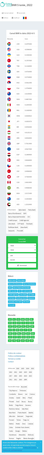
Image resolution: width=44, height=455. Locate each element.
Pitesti (30, 398)
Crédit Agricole (24, 220)
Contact (11, 362)
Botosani (20, 416)
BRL (31, 319)
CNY (23, 323)
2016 (15, 376)
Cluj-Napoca (13, 391)
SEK (10, 341)
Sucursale (21, 13)
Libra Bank (11, 224)
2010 (20, 380)
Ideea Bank (24, 227)
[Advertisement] (24, 26)
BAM (22, 319)
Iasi (26, 394)
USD (27, 341)
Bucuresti (24, 387)
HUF (10, 330)
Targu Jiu (26, 420)
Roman (11, 438)
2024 (27, 369)
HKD (27, 326)
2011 (15, 380)
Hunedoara (12, 435)
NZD (10, 337)
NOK (32, 334)
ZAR (31, 341)
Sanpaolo (11, 231)
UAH (22, 341)
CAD (14, 323)
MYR (28, 334)
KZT (14, 334)
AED (10, 319)
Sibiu (24, 398)
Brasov (20, 394)
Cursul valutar (8, 13)
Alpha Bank (22, 210)
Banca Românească (14, 213)
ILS (14, 330)
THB (14, 341)
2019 (25, 372)
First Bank (29, 224)
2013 (30, 376)
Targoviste (29, 416)
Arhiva (5, 18)
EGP (10, 326)
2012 (10, 380)
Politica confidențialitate (16, 356)
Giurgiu (17, 431)
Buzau (30, 402)
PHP (14, 337)
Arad (17, 402)
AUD (18, 319)
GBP (19, 326)
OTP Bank (20, 224)
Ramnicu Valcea (14, 409)
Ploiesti (11, 402)
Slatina (11, 424)
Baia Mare (12, 413)
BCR (25, 213)
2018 (30, 372)
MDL (19, 334)
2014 (25, 376)
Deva (23, 424)
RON (23, 337)
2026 (17, 369)
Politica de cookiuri (14, 353)
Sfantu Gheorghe (28, 438)
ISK (21, 330)
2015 (20, 376)
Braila (11, 405)
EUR (14, 326)
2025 (22, 369)
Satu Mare (25, 409)
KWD (10, 334)
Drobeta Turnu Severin (22, 427)
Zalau (11, 427)
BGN (27, 319)
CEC (28, 217)
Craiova (32, 394)
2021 (15, 372)
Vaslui (11, 431)
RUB (32, 337)
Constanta (12, 394)
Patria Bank (31, 210)
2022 (10, 372)
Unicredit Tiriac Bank (15, 302)
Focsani (11, 420)
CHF (18, 323)
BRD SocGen (13, 291)
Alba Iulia (12, 416)
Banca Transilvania (29, 284)
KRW (29, 330)
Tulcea (19, 420)
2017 (10, 376)
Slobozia (31, 435)
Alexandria (22, 435)
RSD (28, 337)
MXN (23, 334)
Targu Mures (19, 405)
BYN (10, 323)
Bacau (24, 402)
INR (18, 330)
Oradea (11, 398)
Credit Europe (12, 220)
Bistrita (31, 413)
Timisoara (23, 391)
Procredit (20, 231)
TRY (18, 341)
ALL (14, 319)
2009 (25, 380)
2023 (32, 369)
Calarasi (30, 424)
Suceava (28, 405)
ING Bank (26, 302)
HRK (32, 326)
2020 (20, 372)
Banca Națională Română (16, 217)
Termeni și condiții (14, 359)
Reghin (18, 438)
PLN (19, 337)
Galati (18, 398)
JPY (25, 330)
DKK (32, 323)
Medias (24, 431)
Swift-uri (16, 18)
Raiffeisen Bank (13, 227)
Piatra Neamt (22, 413)
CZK (27, 323)
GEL (23, 326)
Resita (18, 424)
